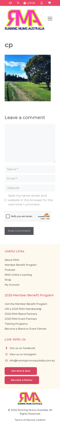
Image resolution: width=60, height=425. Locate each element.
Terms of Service (24, 419)
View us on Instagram (22, 354)
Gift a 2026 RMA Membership (23, 308)
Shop (8, 279)
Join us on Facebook (22, 348)
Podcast (10, 269)
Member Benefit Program (21, 264)
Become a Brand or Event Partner (25, 328)
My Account (12, 284)
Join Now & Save (20, 370)
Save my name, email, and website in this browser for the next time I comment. (30, 200)
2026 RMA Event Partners (21, 318)
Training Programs (16, 323)
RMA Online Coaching (18, 274)
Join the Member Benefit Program (26, 304)
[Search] (18, 3)
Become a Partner (21, 380)
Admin (41, 419)
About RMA (12, 259)
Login (30, 2)
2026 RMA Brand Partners (21, 313)
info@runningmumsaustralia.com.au (32, 360)
